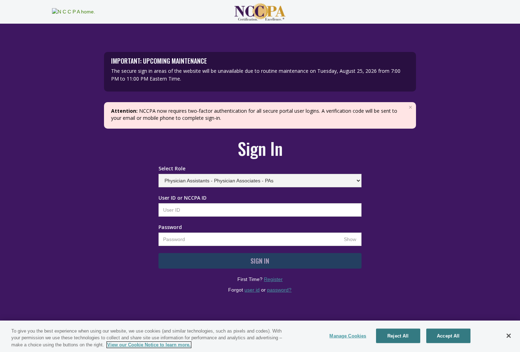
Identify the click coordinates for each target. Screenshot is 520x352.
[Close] (508, 336)
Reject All (398, 335)
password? (279, 290)
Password (170, 227)
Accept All (448, 335)
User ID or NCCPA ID (182, 197)
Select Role (171, 168)
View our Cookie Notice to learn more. (149, 344)
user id (252, 290)
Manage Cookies (347, 335)
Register (273, 279)
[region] (260, 336)
